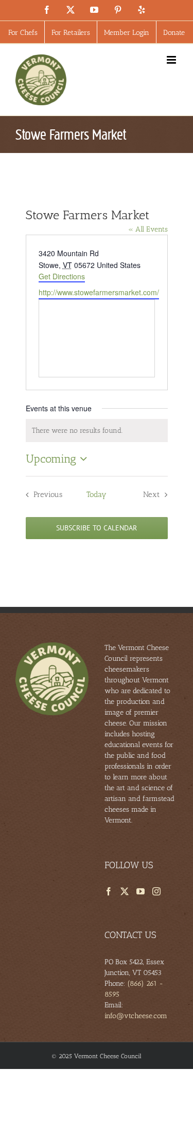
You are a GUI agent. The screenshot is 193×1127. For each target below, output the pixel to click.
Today (96, 494)
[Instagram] (156, 891)
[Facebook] (108, 891)
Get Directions (62, 276)
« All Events (148, 229)
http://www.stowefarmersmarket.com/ (99, 292)
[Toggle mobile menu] (172, 59)
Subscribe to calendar (96, 528)
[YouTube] (140, 891)
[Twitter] (124, 891)
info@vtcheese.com (135, 1015)
